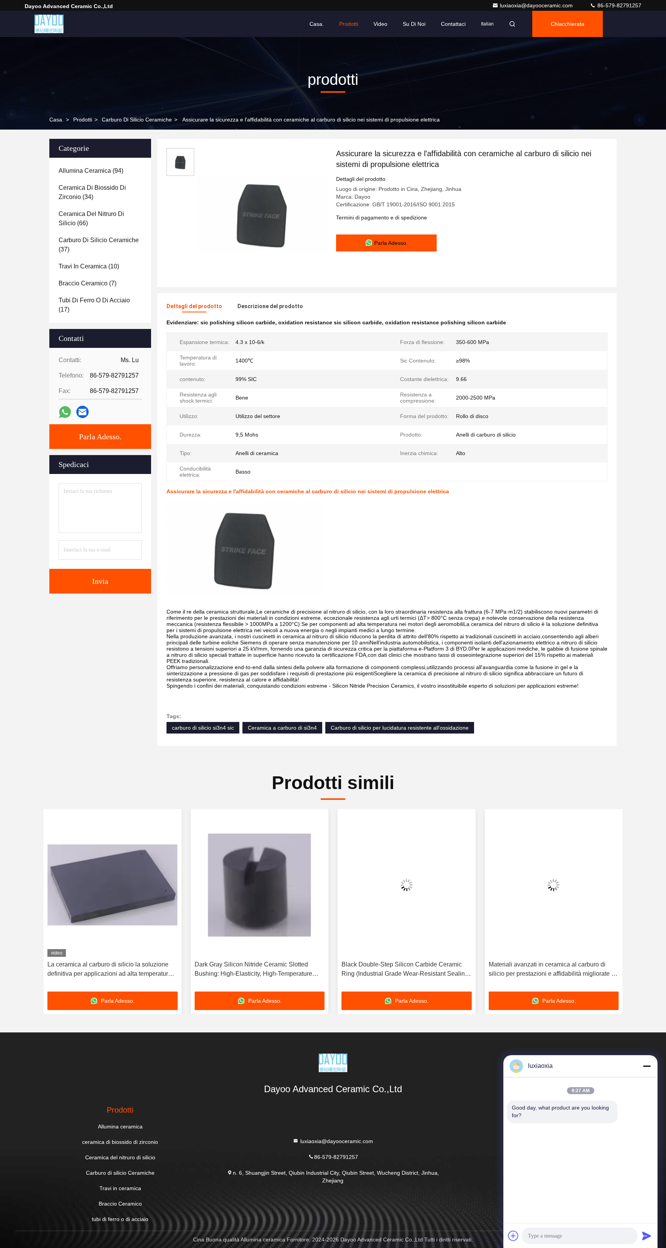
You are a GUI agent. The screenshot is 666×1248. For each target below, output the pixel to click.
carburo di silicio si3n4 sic (203, 728)
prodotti (82, 119)
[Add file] (513, 1235)
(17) (94, 305)
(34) (92, 192)
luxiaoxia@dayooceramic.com (537, 5)
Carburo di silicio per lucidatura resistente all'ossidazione (400, 728)
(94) (91, 170)
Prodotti (348, 24)
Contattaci (453, 24)
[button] (57, 903)
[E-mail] (82, 412)
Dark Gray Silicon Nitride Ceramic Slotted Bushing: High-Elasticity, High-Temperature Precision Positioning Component (253, 969)
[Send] (647, 1235)
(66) (91, 218)
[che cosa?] (65, 412)
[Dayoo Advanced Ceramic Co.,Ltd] (49, 24)
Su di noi (414, 24)
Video (380, 24)
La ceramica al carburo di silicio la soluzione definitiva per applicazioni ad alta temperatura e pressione (112, 969)
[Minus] (646, 1066)
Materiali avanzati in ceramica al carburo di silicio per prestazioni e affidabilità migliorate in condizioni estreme (552, 969)
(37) (99, 245)
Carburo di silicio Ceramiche (137, 119)
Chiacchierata (567, 24)
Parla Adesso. (100, 436)
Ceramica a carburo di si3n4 (282, 728)
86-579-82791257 (618, 5)
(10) (89, 266)
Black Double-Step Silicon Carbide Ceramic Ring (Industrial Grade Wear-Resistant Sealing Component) (404, 969)
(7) (87, 283)
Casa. (316, 24)
